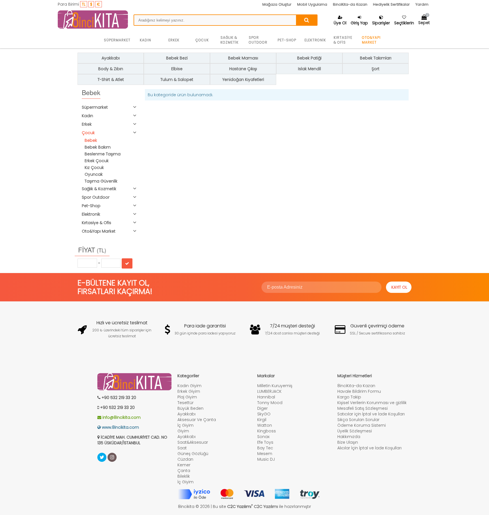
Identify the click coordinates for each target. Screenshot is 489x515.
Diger (262, 408)
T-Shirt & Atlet (111, 79)
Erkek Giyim (188, 391)
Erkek (173, 40)
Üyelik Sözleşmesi (354, 431)
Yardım (421, 4)
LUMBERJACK (269, 391)
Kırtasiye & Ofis (343, 40)
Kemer (183, 465)
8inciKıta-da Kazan (350, 4)
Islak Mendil (309, 69)
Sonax (263, 436)
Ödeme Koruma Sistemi (361, 425)
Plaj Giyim (187, 397)
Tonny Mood (269, 402)
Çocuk (202, 40)
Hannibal (266, 397)
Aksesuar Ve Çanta (196, 419)
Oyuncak (94, 174)
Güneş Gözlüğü (192, 453)
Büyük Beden (190, 408)
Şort (375, 69)
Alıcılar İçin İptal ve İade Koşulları (369, 448)
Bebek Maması (243, 58)
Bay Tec (265, 448)
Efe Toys (265, 442)
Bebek (91, 140)
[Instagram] (112, 457)
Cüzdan (185, 459)
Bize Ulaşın (347, 442)
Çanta (183, 470)
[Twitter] (101, 457)
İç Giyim (185, 425)
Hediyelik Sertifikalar (391, 4)
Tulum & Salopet (176, 79)
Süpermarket (117, 40)
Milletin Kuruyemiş (274, 386)
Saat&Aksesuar (192, 442)
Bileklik (183, 476)
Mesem (264, 453)
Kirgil (261, 419)
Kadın (145, 40)
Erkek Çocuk (97, 161)
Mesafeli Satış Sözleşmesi (362, 408)
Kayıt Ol (399, 287)
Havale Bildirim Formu (359, 391)
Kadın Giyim (189, 386)
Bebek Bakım (98, 147)
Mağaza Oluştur (276, 4)
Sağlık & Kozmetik (229, 40)
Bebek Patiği (309, 58)
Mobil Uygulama (312, 4)
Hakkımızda (348, 436)
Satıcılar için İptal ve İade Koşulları (371, 414)
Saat (182, 448)
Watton (264, 425)
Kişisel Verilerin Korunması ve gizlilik (372, 402)
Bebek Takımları (375, 58)
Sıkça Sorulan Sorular (358, 419)
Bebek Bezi (177, 58)
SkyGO (264, 414)
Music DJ (266, 459)
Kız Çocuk (94, 167)
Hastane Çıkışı (243, 69)
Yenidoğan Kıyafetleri (243, 79)
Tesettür (185, 402)
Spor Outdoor (258, 40)
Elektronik (315, 40)
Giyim (183, 431)
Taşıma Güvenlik (101, 181)
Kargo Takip (349, 397)
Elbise (177, 69)
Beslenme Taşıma (103, 154)
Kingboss (266, 431)
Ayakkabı (111, 58)
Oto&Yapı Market (371, 40)
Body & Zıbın (110, 69)
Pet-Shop (287, 40)
